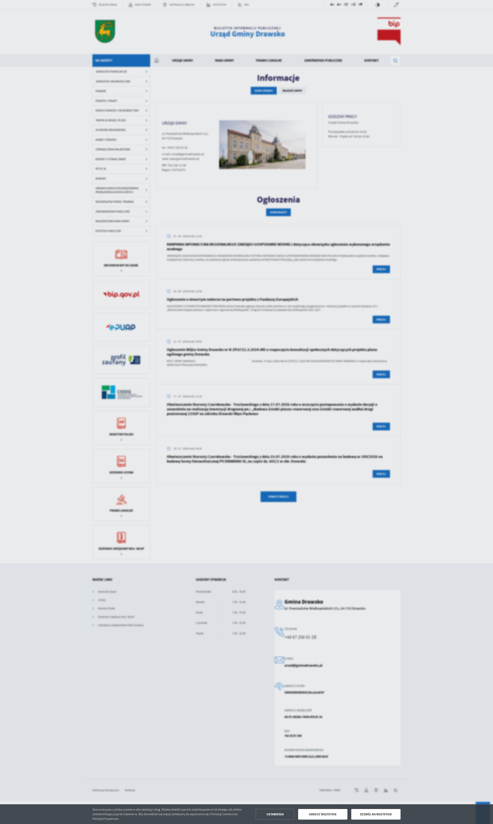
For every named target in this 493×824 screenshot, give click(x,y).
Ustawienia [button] (275, 814)
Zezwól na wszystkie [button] (376, 814)
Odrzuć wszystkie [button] (323, 814)
